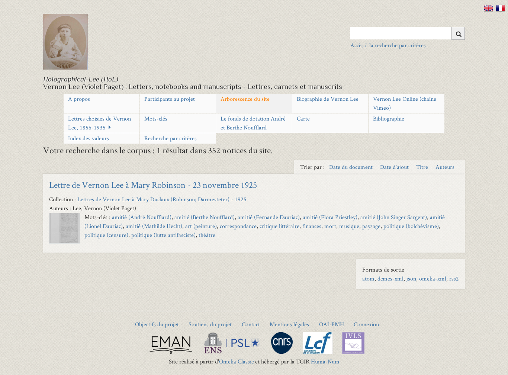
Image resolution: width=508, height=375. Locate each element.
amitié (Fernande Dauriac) (269, 217)
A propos (79, 99)
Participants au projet (169, 99)
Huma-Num (325, 361)
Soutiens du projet (210, 324)
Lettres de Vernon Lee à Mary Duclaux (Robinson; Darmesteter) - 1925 (162, 199)
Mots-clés (155, 118)
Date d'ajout (395, 167)
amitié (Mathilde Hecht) (154, 226)
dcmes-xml (390, 278)
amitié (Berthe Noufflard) (204, 217)
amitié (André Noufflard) (141, 217)
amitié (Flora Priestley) (330, 217)
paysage (371, 226)
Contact (251, 324)
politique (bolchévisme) (411, 226)
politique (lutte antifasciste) (163, 235)
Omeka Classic (236, 361)
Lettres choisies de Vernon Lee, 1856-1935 (99, 123)
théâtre (207, 235)
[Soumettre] (458, 33)
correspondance (238, 226)
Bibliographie (388, 118)
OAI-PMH (331, 324)
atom (368, 278)
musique (349, 226)
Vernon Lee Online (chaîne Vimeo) (404, 103)
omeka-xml (432, 278)
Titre (423, 167)
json (411, 278)
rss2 (454, 278)
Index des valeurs (88, 138)
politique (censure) (106, 235)
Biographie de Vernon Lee (328, 99)
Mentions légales (289, 324)
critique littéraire (279, 226)
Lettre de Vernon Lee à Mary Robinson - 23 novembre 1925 (153, 184)
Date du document (351, 167)
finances (311, 226)
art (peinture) (201, 226)
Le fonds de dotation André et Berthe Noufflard (253, 123)
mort (330, 226)
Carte (303, 118)
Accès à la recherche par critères (388, 45)
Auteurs (444, 167)
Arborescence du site (245, 99)
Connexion (366, 324)
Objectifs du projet (157, 324)
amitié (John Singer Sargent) (393, 217)
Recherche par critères (170, 138)
